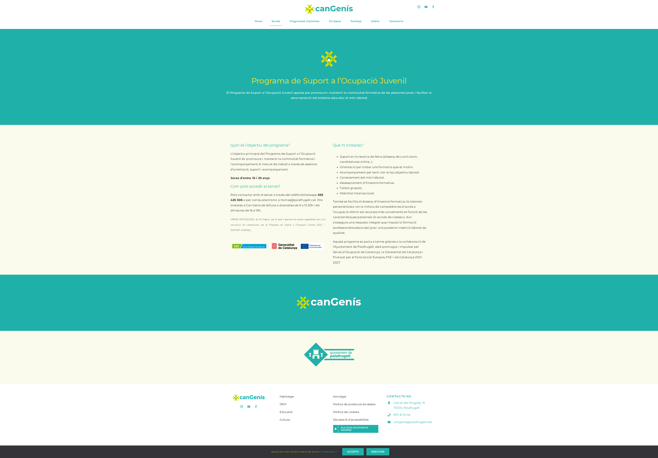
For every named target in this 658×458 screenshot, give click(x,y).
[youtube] (426, 7)
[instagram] (419, 7)
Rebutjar (377, 451)
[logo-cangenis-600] (329, 5)
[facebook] (433, 7)
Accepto (353, 451)
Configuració (328, 451)
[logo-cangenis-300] (249, 395)
